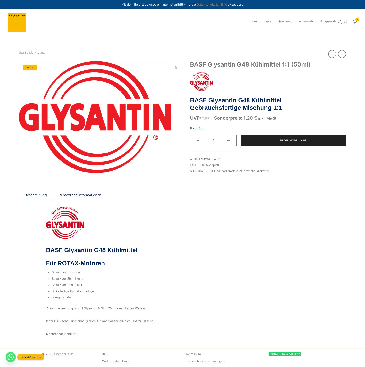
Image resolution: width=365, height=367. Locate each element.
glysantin (249, 170)
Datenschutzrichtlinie (212, 4)
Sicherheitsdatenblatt (61, 334)
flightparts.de (327, 22)
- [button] (198, 140)
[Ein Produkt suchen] (340, 21)
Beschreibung (36, 195)
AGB (105, 354)
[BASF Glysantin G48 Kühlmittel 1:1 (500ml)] (342, 54)
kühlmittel (263, 170)
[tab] (35, 195)
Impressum (193, 354)
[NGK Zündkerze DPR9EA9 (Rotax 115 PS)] (332, 54)
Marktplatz (37, 52)
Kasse (267, 22)
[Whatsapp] (11, 357)
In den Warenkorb (293, 140)
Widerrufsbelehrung (116, 361)
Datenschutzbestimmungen (205, 361)
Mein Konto (285, 22)
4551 (217, 170)
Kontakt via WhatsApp (285, 354)
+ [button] (229, 140)
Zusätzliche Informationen (80, 195)
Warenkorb (306, 22)
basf (224, 170)
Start (254, 22)
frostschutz (235, 170)
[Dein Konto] (346, 21)
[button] (176, 68)
